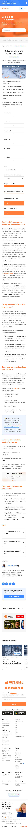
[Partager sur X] (6, 583)
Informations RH (18, 759)
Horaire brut (7, 113)
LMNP (16, 732)
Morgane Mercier (7, 60)
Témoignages (18, 761)
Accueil (4, 40)
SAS (16, 723)
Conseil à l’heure (5, 744)
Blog (3, 46)
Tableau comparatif (19, 721)
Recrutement (17, 757)
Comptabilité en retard (6, 734)
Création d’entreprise (6, 721)
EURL (16, 729)
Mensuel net (7, 139)
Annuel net (7, 157)
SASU (16, 725)
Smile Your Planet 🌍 (19, 763)
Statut (5, 166)
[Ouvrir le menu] (25, 8)
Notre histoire (18, 755)
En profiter (13, 3)
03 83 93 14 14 (14, 794)
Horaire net (7, 121)
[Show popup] (23, 30)
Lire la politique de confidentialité (9, 821)
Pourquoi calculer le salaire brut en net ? (13, 86)
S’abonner (14, 704)
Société (3, 727)
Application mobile (6, 760)
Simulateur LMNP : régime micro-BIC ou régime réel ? (12, 662)
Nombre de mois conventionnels (12, 175)
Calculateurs (9, 46)
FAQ (4, 98)
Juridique (4, 742)
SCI (15, 731)
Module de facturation (6, 755)
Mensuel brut (7, 130)
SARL (16, 727)
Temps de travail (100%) (10, 183)
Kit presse (17, 765)
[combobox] (13, 30)
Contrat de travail (5, 740)
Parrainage (17, 768)
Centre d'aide (18, 752)
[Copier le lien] (13, 583)
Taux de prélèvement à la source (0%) (13, 191)
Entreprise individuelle (6, 723)
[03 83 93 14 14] (21, 8)
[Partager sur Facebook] (3, 583)
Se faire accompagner (14, 596)
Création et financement (15, 40)
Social (3, 739)
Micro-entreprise (5, 725)
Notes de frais (5, 753)
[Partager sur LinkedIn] (10, 583)
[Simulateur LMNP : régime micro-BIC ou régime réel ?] (12, 650)
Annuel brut (7, 148)
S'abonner (20, 616)
